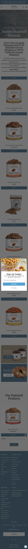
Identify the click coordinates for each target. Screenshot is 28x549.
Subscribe (14, 284)
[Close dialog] (25, 260)
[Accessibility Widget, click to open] (25, 546)
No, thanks (14, 288)
